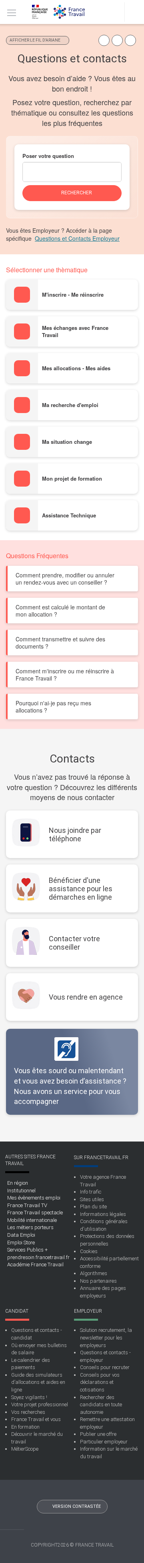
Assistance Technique (69, 515)
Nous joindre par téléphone (75, 834)
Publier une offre (98, 1434)
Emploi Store (21, 1243)
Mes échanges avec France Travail (75, 331)
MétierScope (24, 1449)
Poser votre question (48, 156)
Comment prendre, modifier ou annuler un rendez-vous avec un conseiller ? (65, 578)
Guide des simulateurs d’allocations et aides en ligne (38, 1382)
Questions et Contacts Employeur (77, 238)
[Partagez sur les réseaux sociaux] (104, 40)
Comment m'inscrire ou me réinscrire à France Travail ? (65, 674)
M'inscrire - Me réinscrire (73, 294)
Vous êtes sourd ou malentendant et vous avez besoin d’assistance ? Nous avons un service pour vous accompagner (70, 1086)
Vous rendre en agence (86, 997)
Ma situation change (67, 441)
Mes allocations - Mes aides (76, 368)
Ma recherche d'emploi (70, 405)
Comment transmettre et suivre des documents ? (60, 642)
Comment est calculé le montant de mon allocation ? (60, 610)
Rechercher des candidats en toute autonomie (101, 1404)
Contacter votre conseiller (74, 942)
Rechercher (91, 195)
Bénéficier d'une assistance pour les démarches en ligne (80, 888)
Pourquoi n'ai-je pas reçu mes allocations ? (53, 706)
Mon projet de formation (72, 478)
